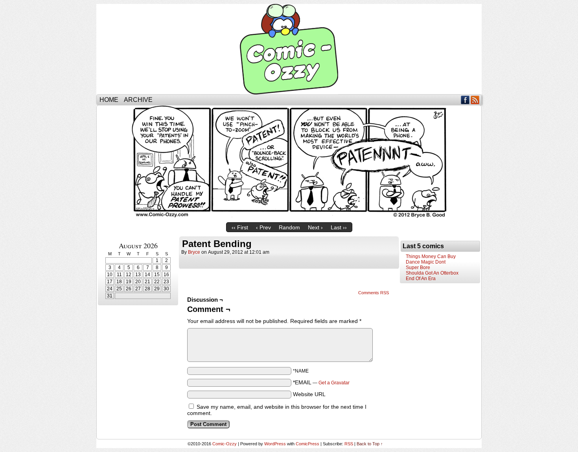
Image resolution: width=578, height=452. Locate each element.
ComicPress (307, 443)
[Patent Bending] (289, 217)
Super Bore (418, 267)
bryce (194, 252)
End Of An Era (421, 278)
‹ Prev (263, 227)
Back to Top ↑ (370, 443)
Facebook (465, 100)
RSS (475, 100)
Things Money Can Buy (431, 256)
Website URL (309, 394)
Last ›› (339, 227)
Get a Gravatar (334, 383)
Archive (138, 99)
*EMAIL (321, 382)
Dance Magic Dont (425, 262)
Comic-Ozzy (289, 49)
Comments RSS (373, 292)
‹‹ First (240, 227)
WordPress (275, 443)
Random (289, 227)
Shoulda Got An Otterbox (432, 273)
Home (108, 99)
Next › (315, 227)
